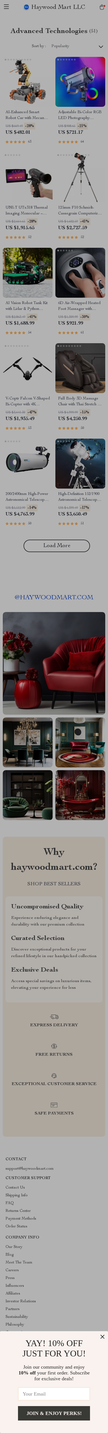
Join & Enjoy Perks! (54, 1413)
